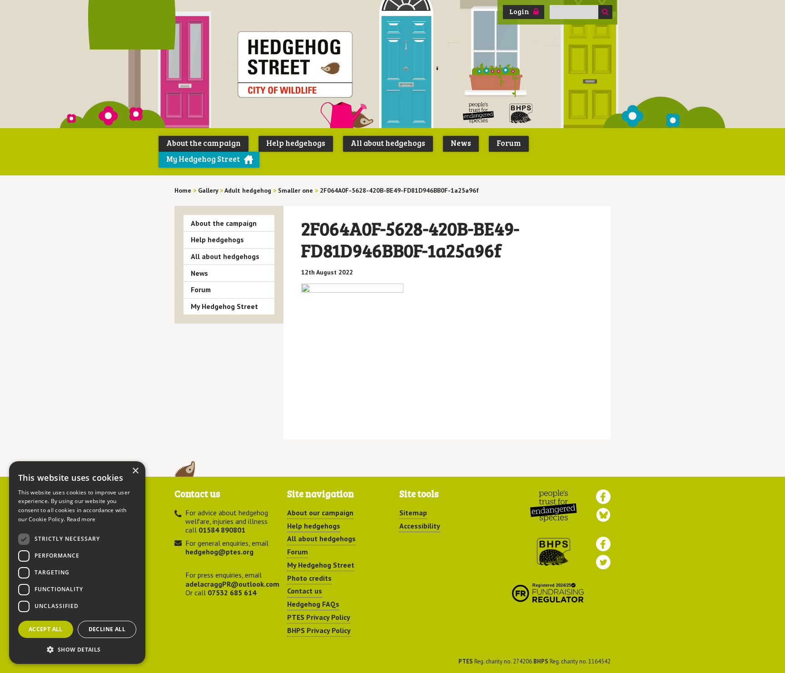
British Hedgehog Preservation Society (521, 113)
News (461, 143)
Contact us (304, 590)
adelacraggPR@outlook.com (232, 583)
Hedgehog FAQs (313, 603)
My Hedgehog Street (203, 159)
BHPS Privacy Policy (319, 630)
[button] (77, 649)
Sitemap (413, 512)
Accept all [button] (46, 629)
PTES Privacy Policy (318, 617)
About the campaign (203, 143)
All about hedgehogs (388, 143)
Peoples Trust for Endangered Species (478, 113)
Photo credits (309, 578)
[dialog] (77, 562)
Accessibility (419, 525)
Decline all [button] (107, 629)
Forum (509, 143)
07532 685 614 (232, 592)
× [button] (135, 471)
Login (519, 11)
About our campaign (320, 512)
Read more (81, 519)
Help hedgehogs (295, 143)
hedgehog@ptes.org (219, 551)
